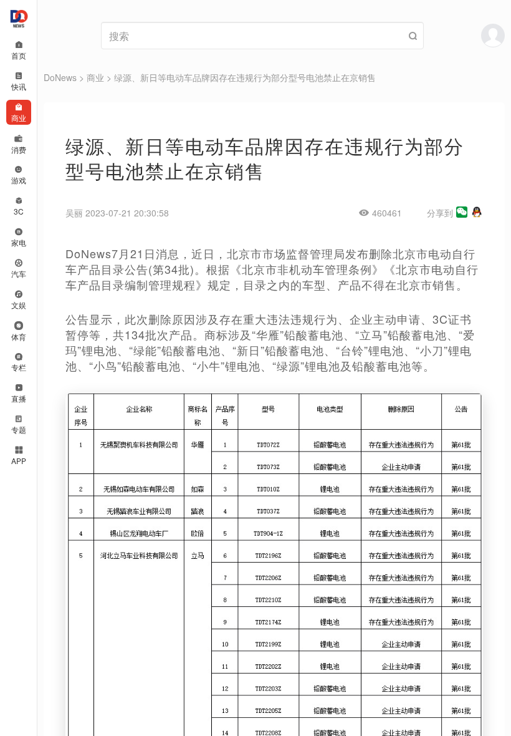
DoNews (60, 77)
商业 (95, 77)
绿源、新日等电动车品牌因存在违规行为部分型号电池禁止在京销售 (245, 77)
